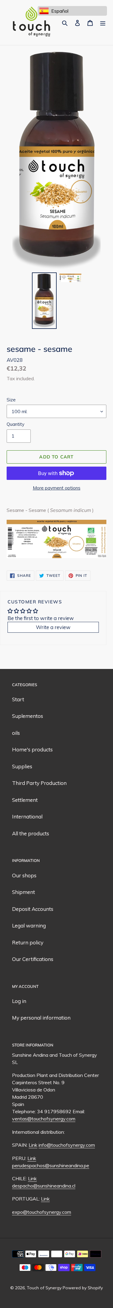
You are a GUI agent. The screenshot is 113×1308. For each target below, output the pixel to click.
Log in (19, 1001)
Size (11, 400)
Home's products (32, 749)
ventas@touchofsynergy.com (43, 1119)
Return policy (27, 942)
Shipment (23, 892)
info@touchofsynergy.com (67, 1145)
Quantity (15, 424)
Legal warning (29, 925)
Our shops (24, 875)
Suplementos (27, 716)
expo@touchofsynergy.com (41, 1212)
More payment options (56, 488)
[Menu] (102, 23)
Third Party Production (39, 783)
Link (33, 1145)
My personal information (41, 1017)
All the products (30, 833)
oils (16, 733)
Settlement (25, 800)
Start (18, 699)
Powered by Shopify (83, 1287)
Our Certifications (32, 959)
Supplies (22, 766)
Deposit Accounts (32, 909)
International (27, 816)
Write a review (53, 627)
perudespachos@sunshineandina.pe (50, 1165)
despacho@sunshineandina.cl (43, 1186)
